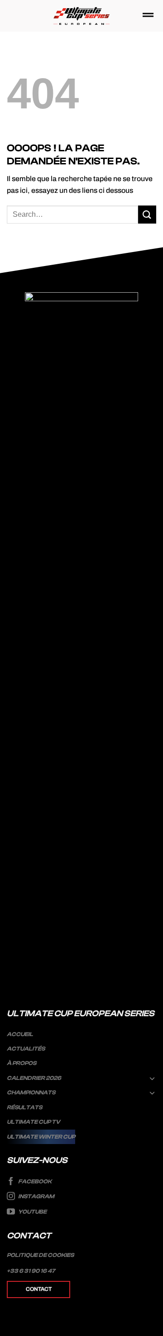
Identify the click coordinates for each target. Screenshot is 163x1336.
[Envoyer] (147, 214)
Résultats (24, 1107)
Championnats (31, 1092)
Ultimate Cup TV (33, 1122)
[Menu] (148, 15)
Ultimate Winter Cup (41, 1137)
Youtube (32, 1212)
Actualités (26, 1049)
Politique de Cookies (40, 1255)
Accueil (20, 1034)
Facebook (34, 1181)
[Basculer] (152, 1078)
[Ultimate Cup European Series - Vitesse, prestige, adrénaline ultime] (81, 16)
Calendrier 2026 (34, 1078)
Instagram (35, 1197)
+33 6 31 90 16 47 (31, 1271)
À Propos (21, 1063)
